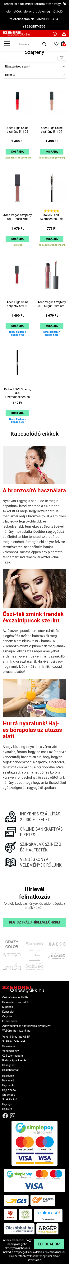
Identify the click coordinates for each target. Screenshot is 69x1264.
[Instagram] (13, 1116)
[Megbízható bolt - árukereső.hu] (25, 1214)
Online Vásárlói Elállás (15, 997)
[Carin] (57, 955)
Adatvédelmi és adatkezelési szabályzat (26, 1025)
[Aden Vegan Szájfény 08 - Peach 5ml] (17, 209)
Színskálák (8, 1046)
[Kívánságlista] (56, 45)
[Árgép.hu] (47, 1228)
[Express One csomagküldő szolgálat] (42, 1200)
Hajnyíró (7, 1108)
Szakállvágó (9, 1099)
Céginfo (7, 1016)
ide (39, 1260)
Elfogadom (49, 1244)
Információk (9, 1021)
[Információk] (54, 33)
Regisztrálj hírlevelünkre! (34, 922)
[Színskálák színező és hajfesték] (34, 847)
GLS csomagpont (12, 1055)
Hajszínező (9, 1089)
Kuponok (7, 1006)
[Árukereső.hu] (48, 1214)
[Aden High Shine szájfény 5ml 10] (17, 297)
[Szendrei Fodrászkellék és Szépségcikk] (16, 35)
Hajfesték (8, 1075)
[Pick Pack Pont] (10, 1214)
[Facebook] (5, 1116)
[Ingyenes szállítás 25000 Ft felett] (34, 816)
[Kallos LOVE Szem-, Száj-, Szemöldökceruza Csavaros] (17, 384)
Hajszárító (8, 1085)
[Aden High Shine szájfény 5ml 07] (51, 122)
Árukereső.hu (48, 1219)
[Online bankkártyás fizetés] (34, 832)
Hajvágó (7, 1104)
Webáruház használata (16, 1030)
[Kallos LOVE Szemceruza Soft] (51, 209)
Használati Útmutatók (15, 1002)
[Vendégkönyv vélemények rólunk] (34, 862)
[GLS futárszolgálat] (16, 1200)
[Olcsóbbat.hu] (19, 1228)
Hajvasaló (8, 1080)
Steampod (8, 1094)
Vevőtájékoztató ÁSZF (16, 1036)
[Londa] (12, 966)
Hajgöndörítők (10, 1069)
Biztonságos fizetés (14, 1060)
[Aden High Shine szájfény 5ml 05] (17, 122)
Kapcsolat (8, 1011)
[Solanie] (34, 966)
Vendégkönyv (10, 1050)
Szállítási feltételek (13, 1041)
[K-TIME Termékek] (34, 955)
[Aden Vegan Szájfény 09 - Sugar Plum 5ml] (51, 297)
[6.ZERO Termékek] (12, 955)
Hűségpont (9, 1065)
